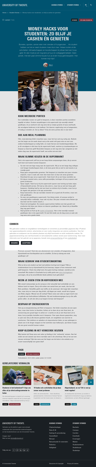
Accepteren (26, 243)
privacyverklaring (57, 238)
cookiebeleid (72, 238)
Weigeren (14, 243)
